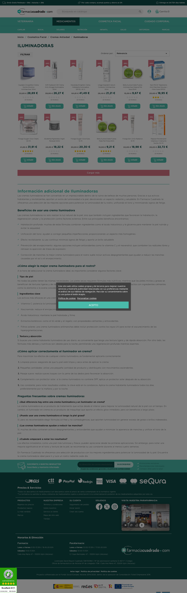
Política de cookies (67, 298)
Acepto (93, 305)
